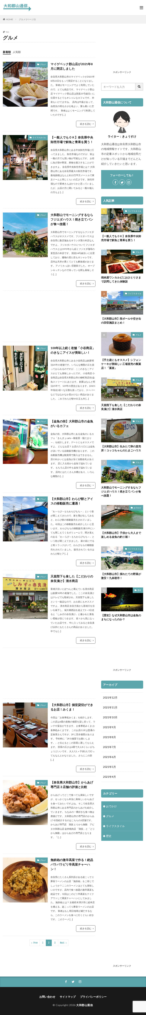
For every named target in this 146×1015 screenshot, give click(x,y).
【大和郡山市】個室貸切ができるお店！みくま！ (72, 707)
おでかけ (137, 508)
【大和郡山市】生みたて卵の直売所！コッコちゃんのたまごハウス (121, 448)
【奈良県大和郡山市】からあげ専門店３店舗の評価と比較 (72, 784)
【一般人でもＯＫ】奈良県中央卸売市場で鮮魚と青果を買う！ (72, 139)
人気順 (17, 52)
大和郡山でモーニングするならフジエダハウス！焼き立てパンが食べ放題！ (72, 219)
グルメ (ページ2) (27, 19)
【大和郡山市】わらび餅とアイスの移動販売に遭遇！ (72, 501)
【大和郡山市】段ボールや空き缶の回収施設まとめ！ (121, 320)
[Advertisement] (49, 316)
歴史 (139, 590)
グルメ (43, 64)
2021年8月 (109, 737)
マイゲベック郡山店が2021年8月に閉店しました (72, 66)
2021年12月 (110, 697)
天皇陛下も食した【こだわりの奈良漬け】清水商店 (72, 578)
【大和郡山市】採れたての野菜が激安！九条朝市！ (121, 575)
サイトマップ (68, 996)
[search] (139, 87)
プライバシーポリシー (93, 996)
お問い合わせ (47, 996)
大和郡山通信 (84, 1005)
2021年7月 (109, 747)
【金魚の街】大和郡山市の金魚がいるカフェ (72, 423)
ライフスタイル (39, 137)
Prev (35, 942)
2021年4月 (109, 776)
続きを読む (85, 123)
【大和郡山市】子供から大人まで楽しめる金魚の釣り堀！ (121, 534)
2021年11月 (110, 707)
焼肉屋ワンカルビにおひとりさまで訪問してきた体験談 (121, 279)
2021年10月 (110, 717)
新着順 (7, 52)
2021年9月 (109, 727)
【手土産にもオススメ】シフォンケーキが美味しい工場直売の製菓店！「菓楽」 (121, 363)
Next (62, 942)
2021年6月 (109, 756)
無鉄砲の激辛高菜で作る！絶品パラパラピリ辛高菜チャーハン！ (72, 864)
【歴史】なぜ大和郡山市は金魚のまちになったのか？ (121, 617)
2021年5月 (109, 766)
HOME (9, 19)
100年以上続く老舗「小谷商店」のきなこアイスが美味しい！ (73, 350)
